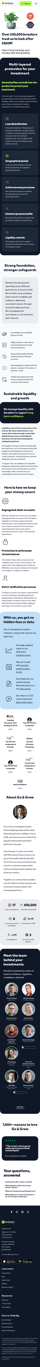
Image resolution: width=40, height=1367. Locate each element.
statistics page (23, 655)
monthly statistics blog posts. (23, 668)
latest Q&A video (24, 702)
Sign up (27, 3)
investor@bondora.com (9, 1254)
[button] (20, 1182)
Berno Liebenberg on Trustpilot (16, 1156)
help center (25, 688)
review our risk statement (10, 1342)
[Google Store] (25, 1261)
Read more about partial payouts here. (20, 1353)
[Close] (36, 3)
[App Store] (9, 1261)
